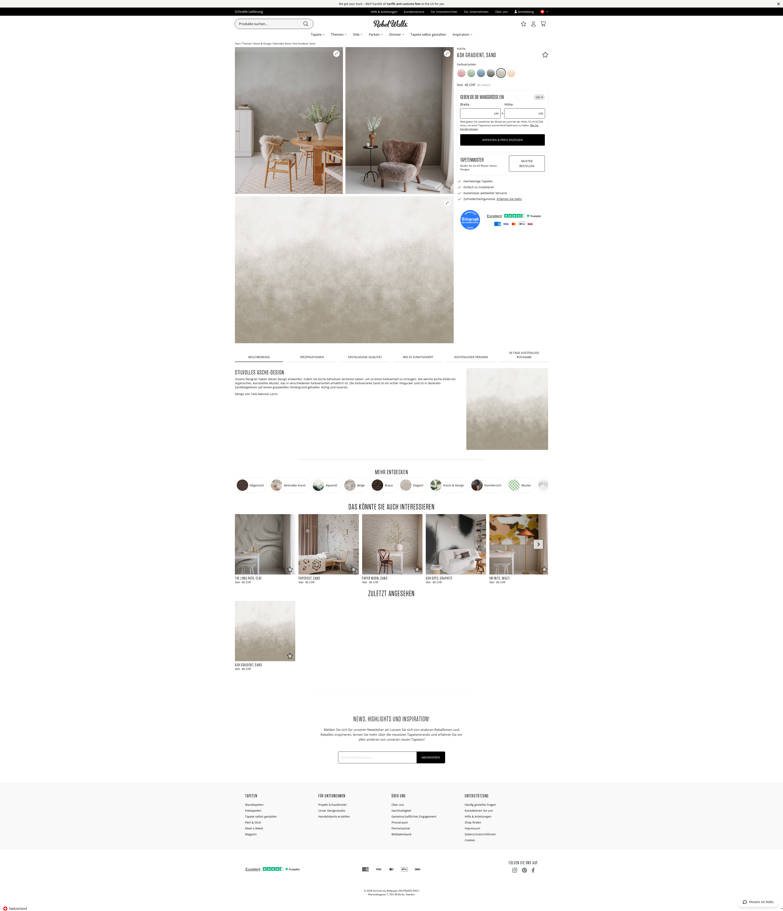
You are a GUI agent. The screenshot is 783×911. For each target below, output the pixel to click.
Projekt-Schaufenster (332, 805)
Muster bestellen (526, 163)
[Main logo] (391, 24)
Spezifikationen (312, 357)
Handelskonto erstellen (334, 816)
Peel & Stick (253, 822)
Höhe (523, 109)
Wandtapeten (254, 805)
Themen (337, 34)
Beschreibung (259, 357)
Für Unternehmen (476, 12)
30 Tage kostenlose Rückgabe (524, 355)
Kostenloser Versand (471, 357)
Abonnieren (430, 757)
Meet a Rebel (254, 828)
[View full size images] (336, 53)
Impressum (472, 828)
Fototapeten (253, 810)
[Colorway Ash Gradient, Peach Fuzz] (511, 73)
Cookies (470, 840)
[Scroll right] (538, 544)
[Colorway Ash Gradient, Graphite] (490, 73)
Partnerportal (401, 828)
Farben (374, 34)
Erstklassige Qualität (365, 357)
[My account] (533, 24)
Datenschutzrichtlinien (480, 834)
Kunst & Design (262, 43)
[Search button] (306, 24)
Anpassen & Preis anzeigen (502, 140)
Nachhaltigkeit (401, 810)
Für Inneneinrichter (444, 12)
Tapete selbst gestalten (428, 34)
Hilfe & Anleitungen (384, 12)
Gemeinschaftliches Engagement (414, 816)
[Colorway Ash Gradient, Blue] (481, 73)
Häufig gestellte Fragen (480, 805)
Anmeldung (526, 12)
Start (237, 43)
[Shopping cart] (543, 24)
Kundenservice (414, 12)
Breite (479, 109)
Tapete (316, 34)
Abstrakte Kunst (282, 43)
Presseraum (400, 822)
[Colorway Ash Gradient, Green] (471, 73)
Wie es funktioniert (418, 357)
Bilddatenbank (401, 834)
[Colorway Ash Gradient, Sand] (501, 73)
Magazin (251, 834)
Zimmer (395, 34)
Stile (356, 34)
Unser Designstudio (331, 810)
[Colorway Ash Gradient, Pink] (461, 73)
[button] (542, 12)
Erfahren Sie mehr (509, 199)
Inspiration (461, 34)
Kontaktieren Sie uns (479, 810)
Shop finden (473, 822)
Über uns (501, 12)
